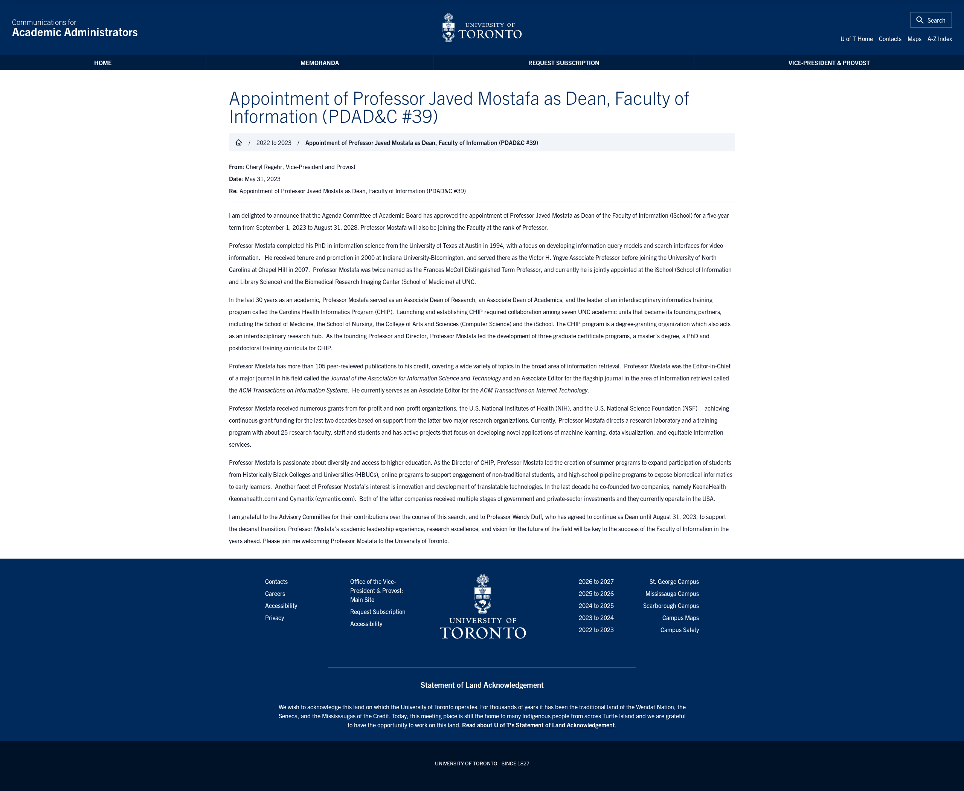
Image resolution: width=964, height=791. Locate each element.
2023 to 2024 (596, 617)
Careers (275, 593)
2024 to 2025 (596, 605)
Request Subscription (563, 62)
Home (102, 62)
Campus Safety (679, 629)
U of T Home (856, 38)
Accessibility (366, 623)
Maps (914, 38)
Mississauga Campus (672, 593)
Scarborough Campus (671, 605)
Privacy (274, 617)
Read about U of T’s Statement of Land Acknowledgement (538, 724)
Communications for (75, 27)
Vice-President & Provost (829, 62)
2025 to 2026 (596, 593)
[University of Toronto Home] (482, 27)
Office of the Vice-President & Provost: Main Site (376, 590)
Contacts (890, 38)
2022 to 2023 (596, 629)
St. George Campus (674, 581)
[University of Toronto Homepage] (482, 607)
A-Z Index (939, 38)
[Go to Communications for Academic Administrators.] (239, 142)
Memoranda (319, 62)
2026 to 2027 (596, 581)
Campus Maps (680, 617)
